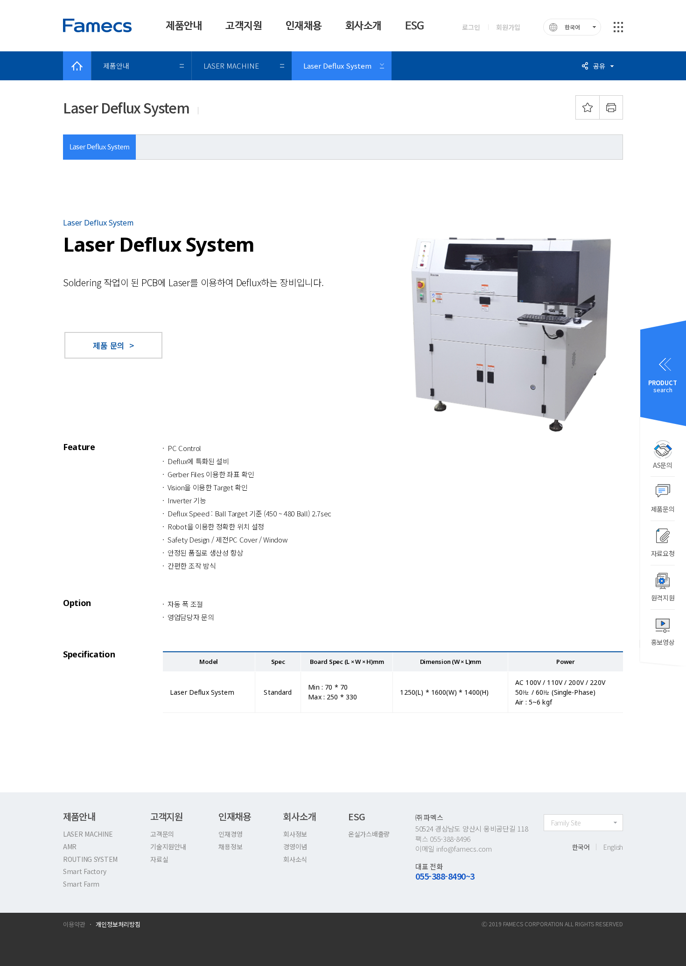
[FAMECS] (98, 25)
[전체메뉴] (618, 27)
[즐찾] (587, 107)
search (662, 386)
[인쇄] (611, 107)
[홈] (77, 65)
